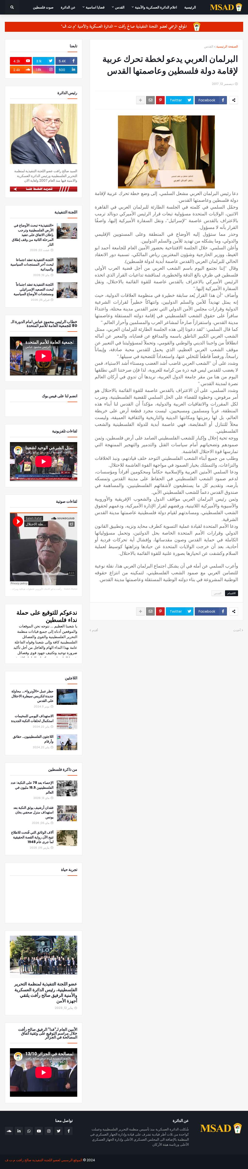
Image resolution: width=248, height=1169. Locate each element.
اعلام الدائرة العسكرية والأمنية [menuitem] (156, 7)
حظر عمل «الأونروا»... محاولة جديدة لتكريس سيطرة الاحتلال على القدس (32, 696)
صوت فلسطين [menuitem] (43, 7)
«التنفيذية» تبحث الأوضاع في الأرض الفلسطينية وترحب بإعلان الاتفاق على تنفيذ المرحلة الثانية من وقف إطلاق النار (33, 235)
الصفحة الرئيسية (227, 46)
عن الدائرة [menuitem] (68, 7)
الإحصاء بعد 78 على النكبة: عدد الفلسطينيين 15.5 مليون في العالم (32, 787)
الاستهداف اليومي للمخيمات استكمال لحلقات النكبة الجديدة (32, 718)
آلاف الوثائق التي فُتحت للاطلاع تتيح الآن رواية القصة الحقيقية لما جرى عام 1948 (32, 837)
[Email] (150, 100)
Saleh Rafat (70, 589)
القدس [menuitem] (119, 7)
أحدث (237, 630)
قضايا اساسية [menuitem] (95, 7)
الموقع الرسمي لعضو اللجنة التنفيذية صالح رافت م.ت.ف (43, 1160)
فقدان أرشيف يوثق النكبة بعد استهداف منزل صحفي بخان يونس (33, 812)
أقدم (95, 630)
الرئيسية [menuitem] (190, 7)
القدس (208, 46)
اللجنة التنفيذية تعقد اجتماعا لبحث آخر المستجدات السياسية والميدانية (32, 265)
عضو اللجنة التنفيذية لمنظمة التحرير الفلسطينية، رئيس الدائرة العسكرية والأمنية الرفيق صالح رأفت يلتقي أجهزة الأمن (45, 992)
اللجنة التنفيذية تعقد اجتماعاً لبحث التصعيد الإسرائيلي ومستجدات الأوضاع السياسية (34, 289)
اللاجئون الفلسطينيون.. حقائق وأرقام (33, 739)
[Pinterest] (160, 100)
